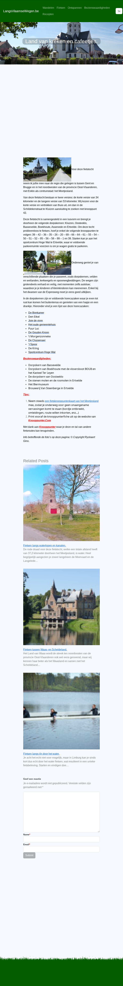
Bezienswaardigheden (97, 7)
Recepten (48, 14)
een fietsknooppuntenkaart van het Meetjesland (71, 401)
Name (26, 834)
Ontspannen (75, 7)
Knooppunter (47, 427)
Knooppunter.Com (39, 420)
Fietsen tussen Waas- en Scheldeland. (45, 649)
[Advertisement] (61, 102)
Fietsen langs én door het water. (41, 753)
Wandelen (48, 7)
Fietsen (61, 7)
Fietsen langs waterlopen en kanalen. (44, 545)
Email (26, 844)
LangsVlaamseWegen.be (21, 11)
